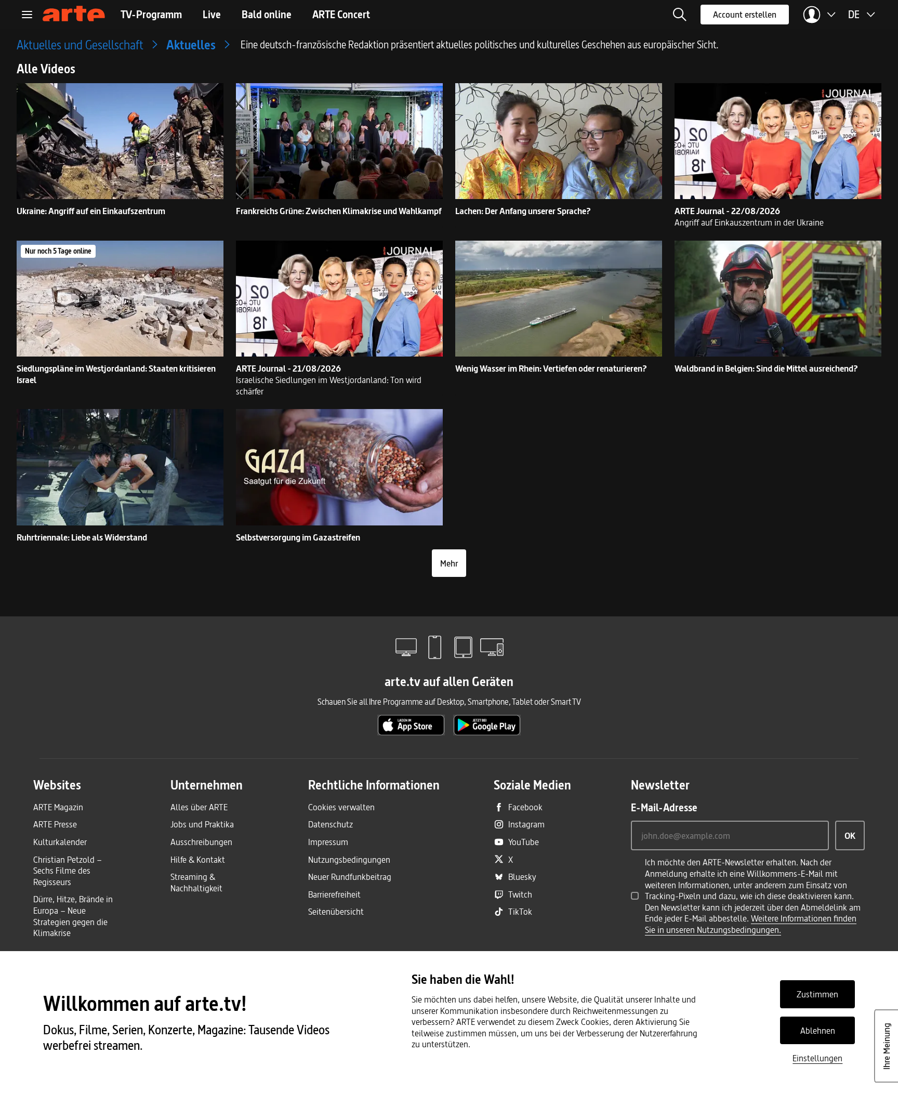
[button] (679, 14)
